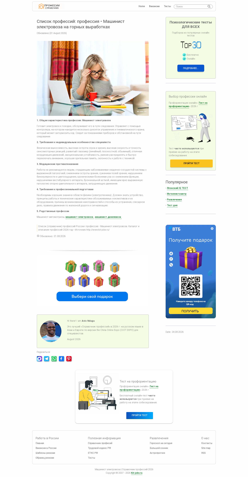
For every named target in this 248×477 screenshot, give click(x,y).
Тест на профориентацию (188, 104)
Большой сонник (159, 448)
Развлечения (174, 199)
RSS (203, 453)
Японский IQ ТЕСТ (177, 188)
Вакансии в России (46, 448)
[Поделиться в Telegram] (47, 360)
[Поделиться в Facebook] (62, 360)
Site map (205, 448)
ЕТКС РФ (93, 453)
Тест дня (172, 205)
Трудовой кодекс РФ (99, 448)
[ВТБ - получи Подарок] (191, 271)
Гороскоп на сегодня (161, 443)
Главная (40, 443)
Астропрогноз (157, 453)
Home (142, 6)
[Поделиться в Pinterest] (69, 360)
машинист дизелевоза (108, 217)
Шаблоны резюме (45, 453)
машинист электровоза (80, 217)
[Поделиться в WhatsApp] (54, 360)
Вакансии (154, 6)
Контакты (206, 443)
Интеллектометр (177, 193)
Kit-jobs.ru (136, 473)
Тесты (167, 6)
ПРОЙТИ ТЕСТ (191, 163)
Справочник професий (100, 443)
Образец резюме (45, 457)
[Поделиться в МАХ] (40, 360)
